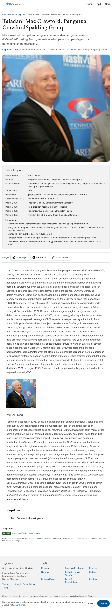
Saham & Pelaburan (74, 568)
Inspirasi (21, 14)
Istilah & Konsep (48, 579)
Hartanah (45, 572)
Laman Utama (9, 14)
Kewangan (46, 568)
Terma (5, 587)
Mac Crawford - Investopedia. (27, 518)
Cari (107, 4)
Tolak (90, 603)
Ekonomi (93, 568)
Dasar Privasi (29, 584)
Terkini (88, 4)
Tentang (6, 584)
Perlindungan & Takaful (72, 573)
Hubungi (17, 584)
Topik (98, 4)
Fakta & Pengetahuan (71, 580)
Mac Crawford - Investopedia (26, 533)
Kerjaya (92, 572)
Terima (103, 603)
